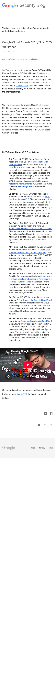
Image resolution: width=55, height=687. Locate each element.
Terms (50, 448)
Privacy (42, 448)
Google (33, 448)
